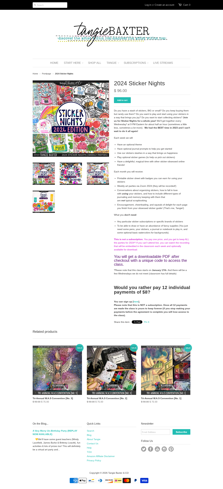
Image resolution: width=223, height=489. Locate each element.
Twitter (143, 449)
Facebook (150, 449)
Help (89, 447)
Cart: (186, 4)
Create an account (164, 4)
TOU (89, 452)
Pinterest (171, 449)
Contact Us (92, 443)
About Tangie (93, 439)
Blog (89, 435)
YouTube (157, 449)
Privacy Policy (94, 460)
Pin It (146, 322)
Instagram (164, 449)
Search (90, 430)
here (136, 301)
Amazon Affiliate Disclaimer (101, 456)
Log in (148, 4)
